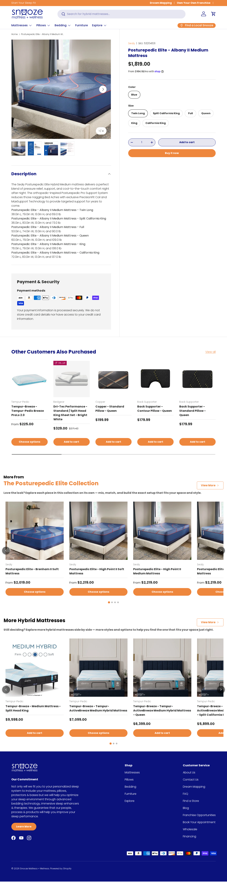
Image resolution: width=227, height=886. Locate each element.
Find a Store (191, 801)
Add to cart (187, 142)
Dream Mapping (161, 3)
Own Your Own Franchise (194, 3)
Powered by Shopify (60, 868)
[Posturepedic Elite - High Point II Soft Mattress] (98, 531)
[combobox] (121, 14)
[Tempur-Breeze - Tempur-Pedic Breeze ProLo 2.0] (29, 379)
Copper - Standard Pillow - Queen (109, 408)
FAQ (185, 794)
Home (14, 34)
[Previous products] (6, 551)
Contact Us (190, 780)
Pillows (41, 25)
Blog (186, 808)
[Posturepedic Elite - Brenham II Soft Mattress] (34, 531)
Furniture (81, 25)
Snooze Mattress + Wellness (34, 868)
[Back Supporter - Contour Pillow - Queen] (155, 379)
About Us (189, 772)
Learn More (24, 826)
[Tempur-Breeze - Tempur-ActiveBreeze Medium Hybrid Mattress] (98, 667)
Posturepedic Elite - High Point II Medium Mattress (157, 571)
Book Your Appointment (199, 822)
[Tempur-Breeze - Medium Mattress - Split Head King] (34, 667)
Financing (189, 836)
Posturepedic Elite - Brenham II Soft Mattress (32, 571)
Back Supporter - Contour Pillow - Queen (154, 408)
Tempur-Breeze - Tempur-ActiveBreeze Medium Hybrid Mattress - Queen (162, 710)
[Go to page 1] (109, 602)
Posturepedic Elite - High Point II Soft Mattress (96, 571)
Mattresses (19, 25)
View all (210, 352)
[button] (213, 14)
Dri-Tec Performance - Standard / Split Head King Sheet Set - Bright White (70, 412)
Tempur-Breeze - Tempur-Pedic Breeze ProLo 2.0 (27, 410)
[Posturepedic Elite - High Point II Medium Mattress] (162, 531)
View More (208, 485)
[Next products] (221, 551)
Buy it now (172, 153)
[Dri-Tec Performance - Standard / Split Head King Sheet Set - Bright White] (71, 379)
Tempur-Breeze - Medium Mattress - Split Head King (33, 708)
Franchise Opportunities (199, 815)
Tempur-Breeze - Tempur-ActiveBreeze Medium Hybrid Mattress (98, 708)
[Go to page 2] (112, 602)
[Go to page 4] (118, 602)
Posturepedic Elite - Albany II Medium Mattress (42, 34)
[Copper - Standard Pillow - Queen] (113, 379)
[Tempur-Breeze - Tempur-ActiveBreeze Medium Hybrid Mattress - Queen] (162, 667)
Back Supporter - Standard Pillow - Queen (192, 410)
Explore (97, 25)
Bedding (61, 25)
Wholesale (190, 829)
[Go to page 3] (115, 602)
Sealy (131, 43)
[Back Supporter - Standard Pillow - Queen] (197, 379)
